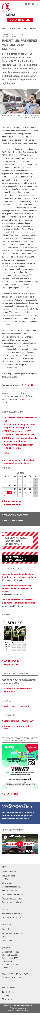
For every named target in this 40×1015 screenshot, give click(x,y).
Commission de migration (13, 902)
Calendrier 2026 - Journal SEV (19, 721)
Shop (4, 937)
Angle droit (7, 929)
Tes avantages (8, 875)
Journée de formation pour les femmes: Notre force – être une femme (17, 588)
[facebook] (22, 385)
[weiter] (35, 473)
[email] (32, 385)
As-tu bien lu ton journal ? (16, 706)
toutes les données (13, 501)
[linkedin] (28, 385)
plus (7, 453)
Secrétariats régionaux (12, 887)
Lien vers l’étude (11, 794)
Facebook (9, 992)
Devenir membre (20, 20)
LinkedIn (5, 996)
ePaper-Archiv (11, 665)
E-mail (5, 968)
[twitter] (25, 385)
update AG (19, 1011)
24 (5, 492)
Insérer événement (13, 504)
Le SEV (5, 879)
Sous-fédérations (9, 891)
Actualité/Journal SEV (12, 914)
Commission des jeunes (12, 898)
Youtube (8, 999)
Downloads (7, 941)
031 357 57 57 (12, 965)
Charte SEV (7, 883)
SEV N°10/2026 (11, 661)
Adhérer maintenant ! (14, 521)
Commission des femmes (12, 894)
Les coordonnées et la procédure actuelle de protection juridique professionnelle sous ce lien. (18, 815)
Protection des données (18, 1008)
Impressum (29, 1006)
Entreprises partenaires (12, 933)
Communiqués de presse (12, 918)
